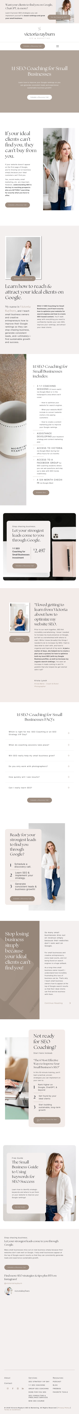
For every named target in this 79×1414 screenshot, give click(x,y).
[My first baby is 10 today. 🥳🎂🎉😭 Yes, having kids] (51, 1319)
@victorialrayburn (13, 1283)
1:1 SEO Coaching (37, 1385)
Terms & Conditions (12, 1410)
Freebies (57, 1388)
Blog (55, 1385)
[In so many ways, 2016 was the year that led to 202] (19, 1352)
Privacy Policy (64, 1408)
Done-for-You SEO (37, 1392)
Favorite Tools (60, 1392)
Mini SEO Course (36, 1401)
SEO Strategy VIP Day (39, 1381)
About (7, 1378)
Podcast (57, 1381)
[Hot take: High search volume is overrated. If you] (19, 1320)
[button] (39, 733)
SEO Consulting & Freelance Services (38, 1396)
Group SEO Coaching (39, 1388)
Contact (8, 1383)
